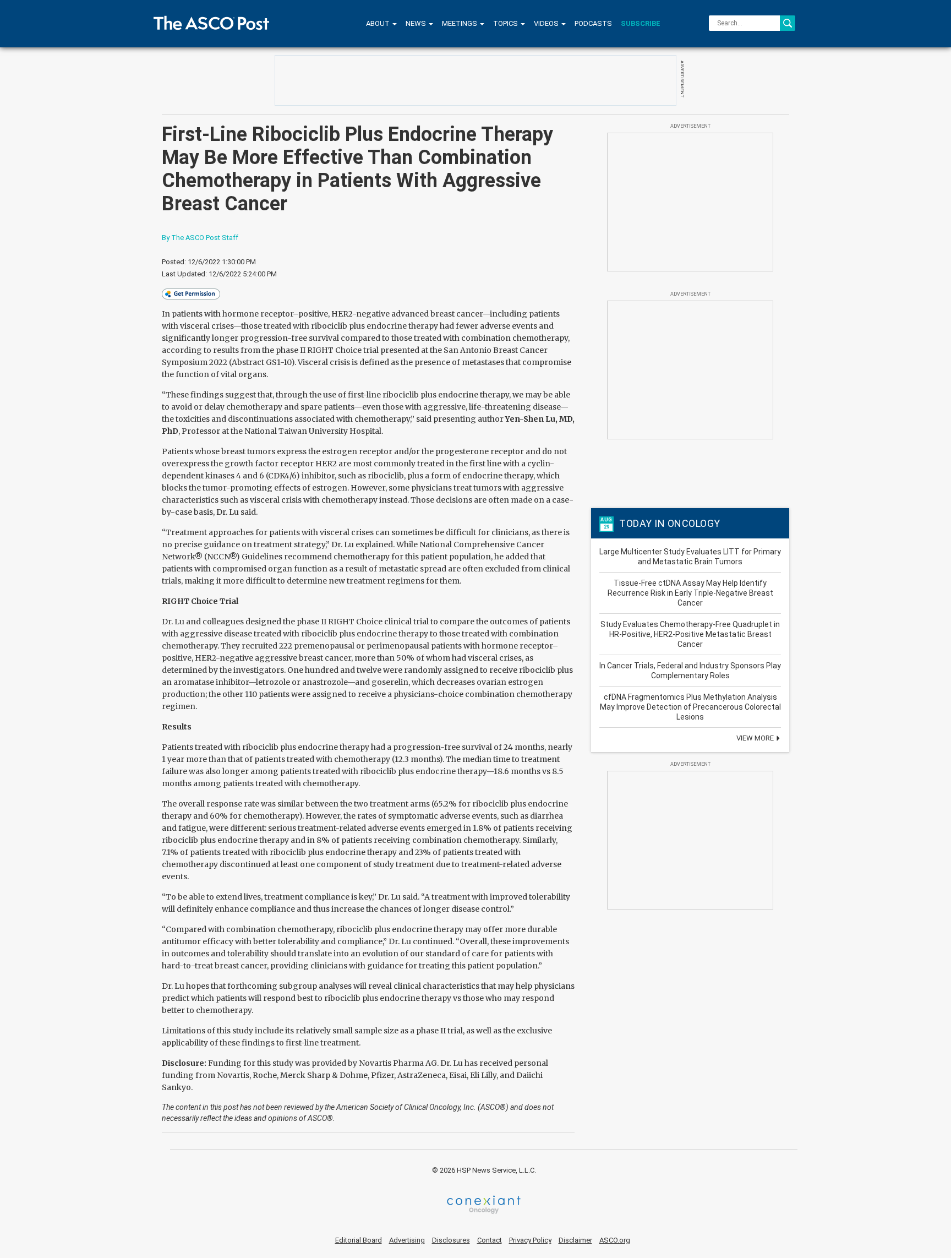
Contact (489, 1240)
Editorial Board (358, 1240)
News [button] (417, 23)
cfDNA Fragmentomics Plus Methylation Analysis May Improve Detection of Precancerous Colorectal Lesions (690, 707)
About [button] (378, 23)
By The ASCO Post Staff (200, 237)
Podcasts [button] (593, 23)
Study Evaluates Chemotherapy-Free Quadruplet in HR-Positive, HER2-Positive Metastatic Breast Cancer (690, 634)
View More (755, 738)
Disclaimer (575, 1240)
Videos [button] (547, 23)
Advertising (407, 1240)
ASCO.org (614, 1240)
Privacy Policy (530, 1240)
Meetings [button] (460, 23)
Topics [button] (506, 23)
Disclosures (451, 1240)
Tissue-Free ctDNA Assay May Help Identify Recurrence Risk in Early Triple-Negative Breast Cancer (690, 593)
